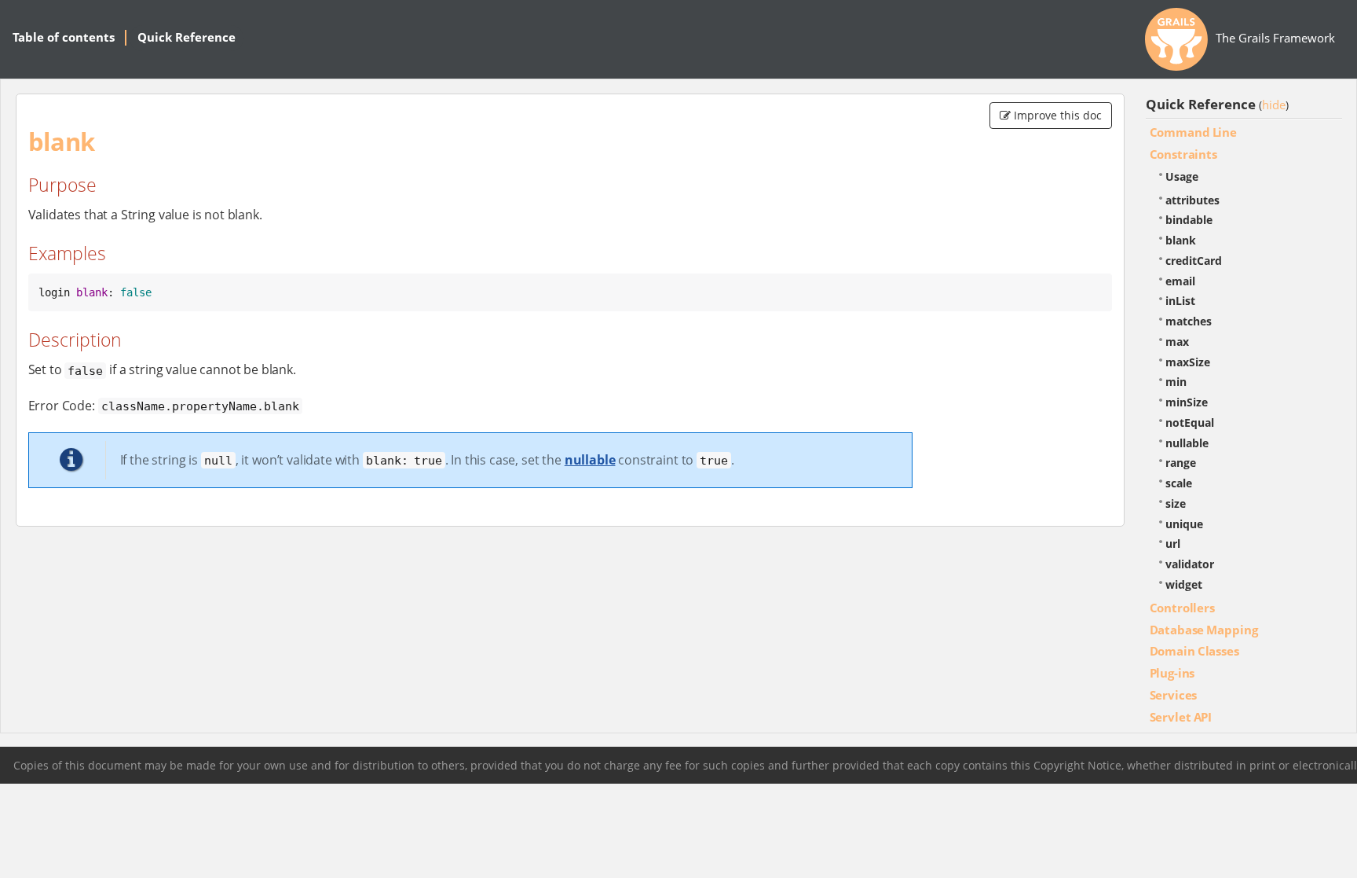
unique (1184, 523)
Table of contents (64, 37)
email (1180, 281)
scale (1178, 483)
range (1180, 462)
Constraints (1183, 154)
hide (1274, 104)
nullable (590, 459)
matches (1188, 321)
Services (1174, 695)
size (1175, 503)
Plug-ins (1172, 673)
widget (1183, 584)
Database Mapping (1204, 629)
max (1177, 341)
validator (1189, 564)
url (1172, 543)
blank (1180, 240)
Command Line (1193, 132)
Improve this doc (1056, 115)
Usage (1181, 176)
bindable (1189, 219)
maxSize (1187, 362)
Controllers (1182, 607)
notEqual (1189, 422)
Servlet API (1181, 717)
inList (1180, 300)
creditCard (1193, 260)
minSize (1186, 402)
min (1176, 381)
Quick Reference (186, 37)
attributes (1192, 200)
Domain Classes (1194, 651)
